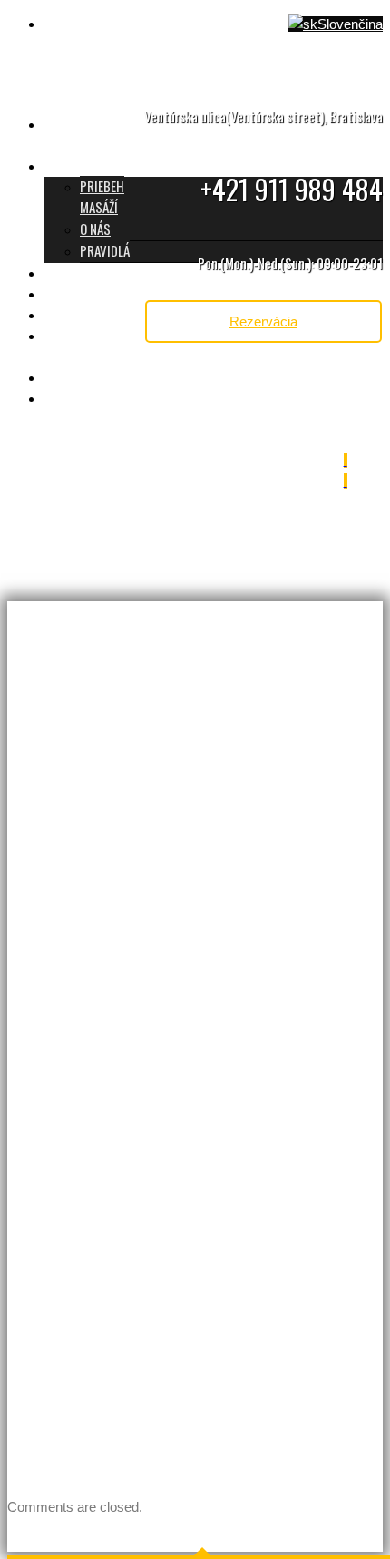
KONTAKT (67, 376)
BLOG (58, 397)
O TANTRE (68, 165)
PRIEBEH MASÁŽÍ (102, 196)
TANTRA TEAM (79, 293)
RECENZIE (68, 314)
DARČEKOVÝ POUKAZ (74, 345)
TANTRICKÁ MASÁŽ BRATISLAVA (91, 133)
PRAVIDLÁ (105, 250)
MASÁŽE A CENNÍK (88, 272)
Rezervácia (263, 321)
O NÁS (95, 229)
